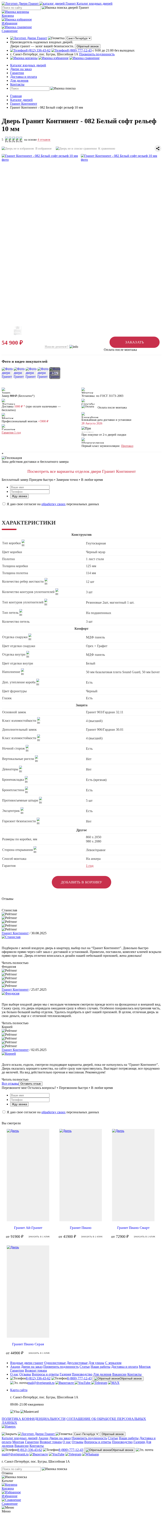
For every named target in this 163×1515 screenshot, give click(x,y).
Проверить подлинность (97, 54)
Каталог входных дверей (28, 65)
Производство (82, 1374)
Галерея (65, 1374)
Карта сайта (18, 1390)
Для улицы (96, 1363)
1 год (89, 865)
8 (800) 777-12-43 (79, 1378)
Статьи (85, 1366)
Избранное (9, 23)
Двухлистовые (77, 1363)
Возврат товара (36, 1370)
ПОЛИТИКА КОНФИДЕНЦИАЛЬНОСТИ (34, 1419)
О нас (14, 1374)
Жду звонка (19, 496)
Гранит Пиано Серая (28, 1344)
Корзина (8, 15)
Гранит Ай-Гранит (28, 1228)
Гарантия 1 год (11, 432)
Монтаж (145, 1366)
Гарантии (17, 73)
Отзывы (25, 1374)
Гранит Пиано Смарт (133, 1228)
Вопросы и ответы (45, 1374)
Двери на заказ (21, 69)
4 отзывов (44, 139)
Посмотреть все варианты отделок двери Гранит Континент (81, 471)
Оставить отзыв (30, 1083)
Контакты (17, 84)
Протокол (127, 446)
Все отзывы (10, 1083)
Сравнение (10, 31)
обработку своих (53, 504)
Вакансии (119, 1374)
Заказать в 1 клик (39, 1236)
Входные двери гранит (26, 1363)
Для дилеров (19, 80)
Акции (15, 1366)
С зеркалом (113, 1363)
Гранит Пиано (80, 1228)
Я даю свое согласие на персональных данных (52, 504)
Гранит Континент (15, 933)
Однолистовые (55, 1363)
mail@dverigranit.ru (41, 1383)
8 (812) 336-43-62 (38, 1378)
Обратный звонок (88, 46)
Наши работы (100, 1366)
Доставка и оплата (23, 76)
